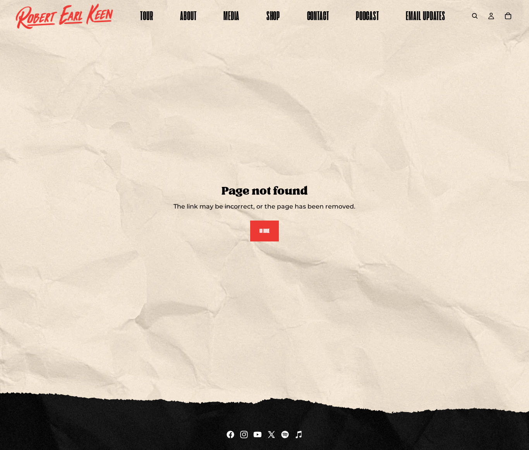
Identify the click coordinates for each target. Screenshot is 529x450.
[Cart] (508, 15)
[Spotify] (285, 434)
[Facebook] (230, 434)
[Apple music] (298, 434)
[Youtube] (257, 434)
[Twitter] (271, 434)
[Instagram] (244, 434)
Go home (264, 231)
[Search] (474, 15)
